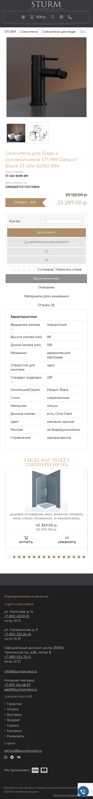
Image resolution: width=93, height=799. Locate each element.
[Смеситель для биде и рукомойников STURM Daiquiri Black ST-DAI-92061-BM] (16, 133)
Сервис (13, 725)
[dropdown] (23, 17)
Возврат (13, 720)
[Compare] (46, 260)
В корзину (46, 232)
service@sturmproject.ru (23, 751)
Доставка (14, 715)
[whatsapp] (5, 757)
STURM (10, 32)
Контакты (14, 731)
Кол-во (14, 220)
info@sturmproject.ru (20, 671)
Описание (46, 287)
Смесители (29, 32)
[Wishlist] (46, 251)
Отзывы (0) (46, 305)
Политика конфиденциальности (71, 795)
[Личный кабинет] (61, 17)
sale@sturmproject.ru (20, 689)
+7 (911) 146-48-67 (17, 685)
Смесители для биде (59, 32)
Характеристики (46, 278)
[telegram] (12, 757)
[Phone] (70, 17)
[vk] (19, 757)
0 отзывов (45, 269)
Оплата (12, 709)
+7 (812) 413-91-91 (16, 616)
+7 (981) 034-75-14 (17, 657)
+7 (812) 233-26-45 (17, 634)
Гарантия (14, 704)
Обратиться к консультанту (48, 242)
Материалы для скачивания (46, 296)
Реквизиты (15, 736)
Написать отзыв (69, 269)
